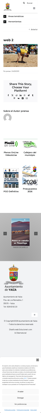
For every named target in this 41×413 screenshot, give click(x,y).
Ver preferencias (20, 404)
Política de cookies (9, 410)
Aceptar (20, 391)
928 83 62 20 (12, 306)
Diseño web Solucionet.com (20, 329)
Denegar (20, 398)
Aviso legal (33, 410)
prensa (8, 71)
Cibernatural (21, 333)
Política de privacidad (23, 410)
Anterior (34, 29)
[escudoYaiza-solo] (7, 3)
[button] (37, 360)
